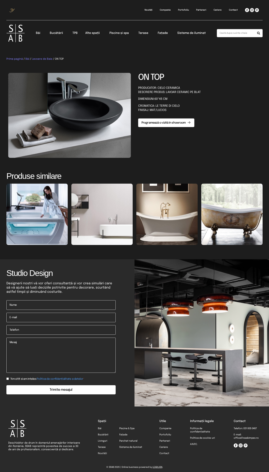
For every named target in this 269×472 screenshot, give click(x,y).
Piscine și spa (119, 33)
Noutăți (148, 10)
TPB (75, 33)
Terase (143, 33)
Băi (38, 33)
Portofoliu (183, 10)
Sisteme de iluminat (191, 33)
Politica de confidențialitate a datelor (60, 379)
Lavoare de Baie (42, 59)
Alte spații (92, 33)
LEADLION (157, 467)
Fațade (163, 33)
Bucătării (56, 33)
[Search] (259, 33)
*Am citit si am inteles (47, 379)
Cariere (218, 10)
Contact (233, 10)
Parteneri (201, 10)
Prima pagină (14, 59)
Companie (165, 10)
